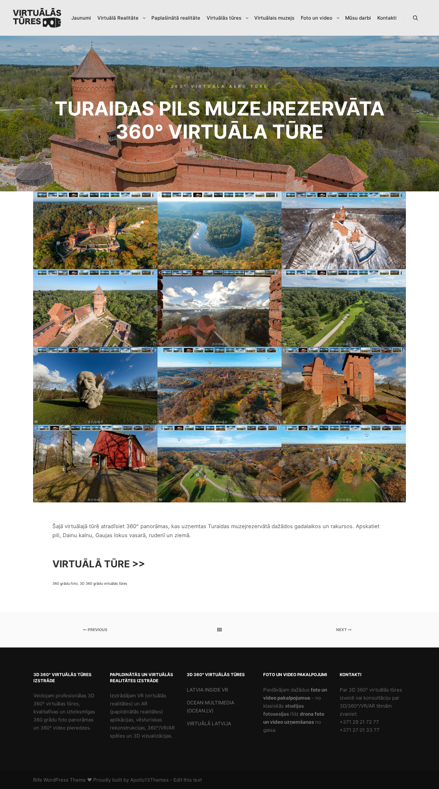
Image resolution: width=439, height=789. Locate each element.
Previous (97, 629)
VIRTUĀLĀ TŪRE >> (98, 564)
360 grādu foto (65, 583)
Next (342, 629)
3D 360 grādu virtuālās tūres (103, 583)
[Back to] (219, 629)
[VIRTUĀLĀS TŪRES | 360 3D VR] (37, 18)
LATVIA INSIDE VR (207, 690)
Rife (37, 780)
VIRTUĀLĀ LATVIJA (209, 723)
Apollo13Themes (149, 780)
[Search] (415, 18)
